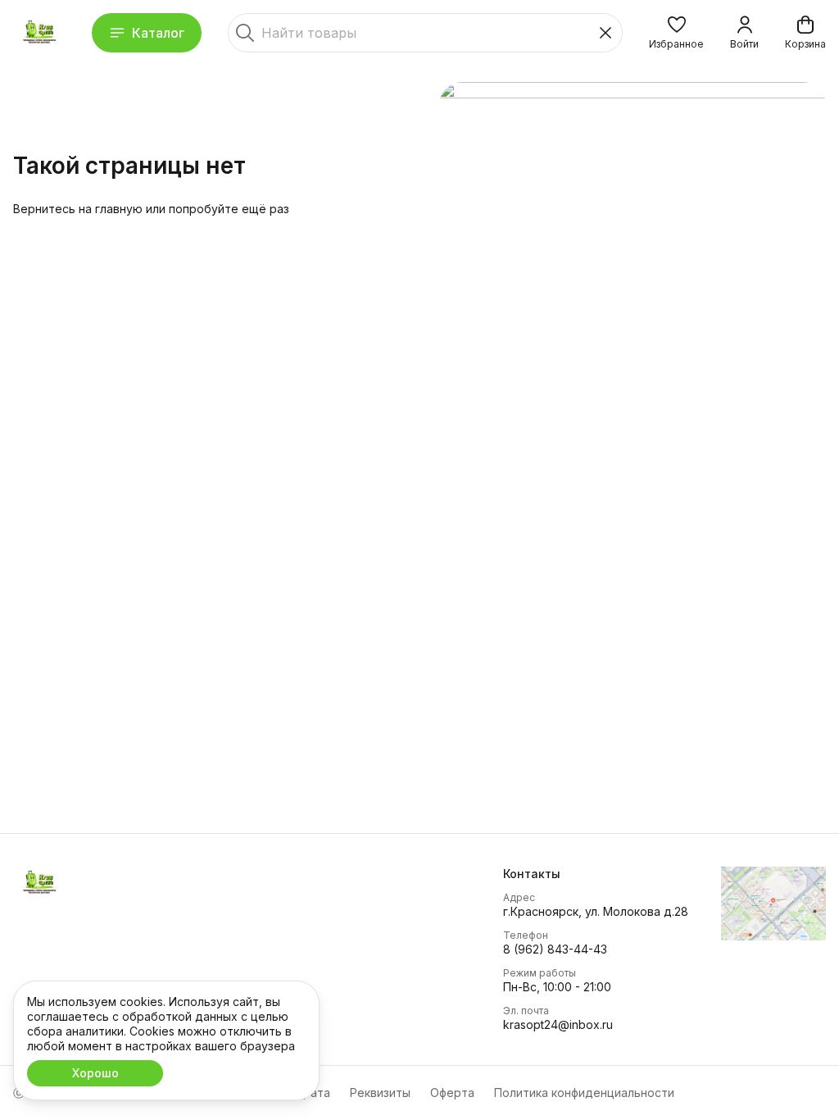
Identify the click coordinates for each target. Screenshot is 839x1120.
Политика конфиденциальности (584, 1093)
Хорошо (95, 1073)
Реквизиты (380, 1093)
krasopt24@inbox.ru (558, 1024)
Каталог (158, 33)
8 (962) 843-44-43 (555, 949)
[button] (676, 33)
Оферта (452, 1093)
